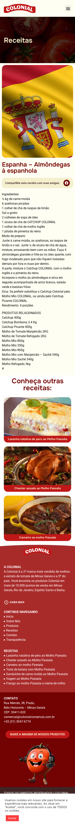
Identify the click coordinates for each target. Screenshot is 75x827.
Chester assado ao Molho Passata (37, 488)
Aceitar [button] (12, 818)
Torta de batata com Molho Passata (30, 669)
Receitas (12, 630)
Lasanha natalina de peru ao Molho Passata (37, 439)
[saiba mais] (6, 602)
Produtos (12, 626)
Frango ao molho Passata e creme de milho (35, 683)
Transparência (16, 640)
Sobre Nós (13, 621)
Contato (11, 635)
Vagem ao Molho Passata (23, 679)
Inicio (9, 616)
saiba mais (17, 602)
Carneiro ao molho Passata (37, 537)
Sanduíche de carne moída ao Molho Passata (37, 674)
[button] (68, 8)
